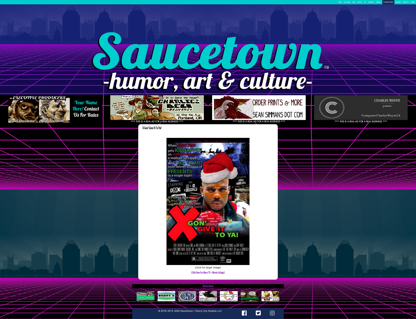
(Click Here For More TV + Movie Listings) (208, 273)
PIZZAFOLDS (371, 2)
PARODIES (378, 2)
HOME (340, 2)
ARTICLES (359, 2)
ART (365, 2)
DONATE (413, 2)
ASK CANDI (398, 2)
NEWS (353, 2)
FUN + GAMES (347, 2)
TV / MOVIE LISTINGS (388, 2)
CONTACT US (406, 2)
